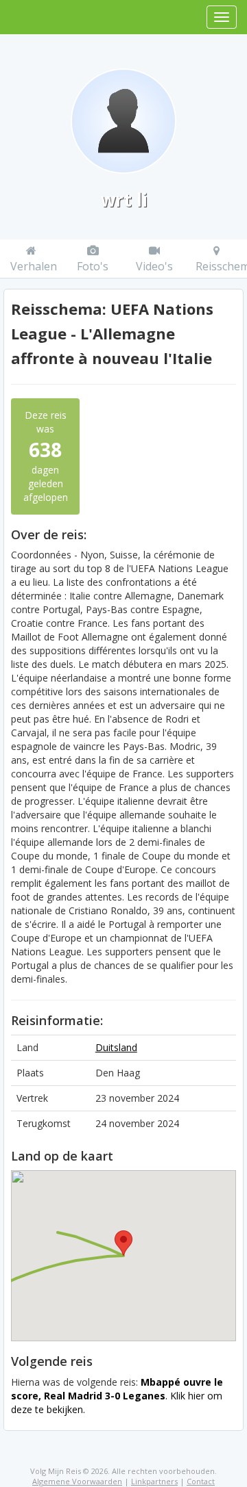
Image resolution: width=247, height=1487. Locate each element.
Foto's (92, 266)
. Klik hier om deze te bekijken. (117, 1395)
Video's (154, 266)
